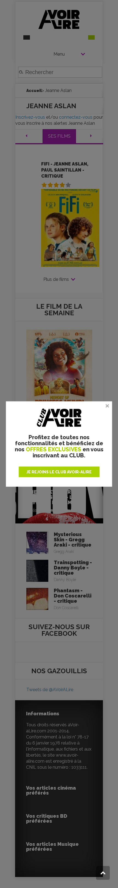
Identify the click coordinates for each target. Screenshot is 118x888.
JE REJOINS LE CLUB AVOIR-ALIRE (59, 472)
